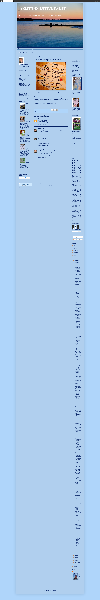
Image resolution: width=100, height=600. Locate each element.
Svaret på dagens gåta (78, 276)
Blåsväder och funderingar (77, 453)
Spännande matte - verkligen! (77, 521)
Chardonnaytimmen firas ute (78, 421)
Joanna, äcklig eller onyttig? (78, 287)
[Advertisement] (51, 171)
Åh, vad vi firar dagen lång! (77, 473)
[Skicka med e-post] (52, 110)
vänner (74, 181)
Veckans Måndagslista (78, 528)
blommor (74, 177)
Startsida (20, 48)
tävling (44, 111)
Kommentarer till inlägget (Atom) (47, 185)
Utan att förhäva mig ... (78, 300)
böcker (76, 175)
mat (77, 169)
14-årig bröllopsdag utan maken (77, 518)
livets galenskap (75, 188)
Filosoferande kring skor (77, 372)
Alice (78, 195)
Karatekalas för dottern (78, 483)
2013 (75, 252)
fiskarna (78, 202)
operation (74, 216)
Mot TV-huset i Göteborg (77, 349)
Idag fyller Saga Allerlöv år (78, 549)
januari (76, 564)
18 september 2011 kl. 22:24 (43, 145)
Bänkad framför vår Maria (78, 305)
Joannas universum (43, 8)
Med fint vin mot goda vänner (78, 411)
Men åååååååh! (78, 480)
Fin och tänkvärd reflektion (78, 489)
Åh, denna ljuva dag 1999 (78, 533)
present (79, 200)
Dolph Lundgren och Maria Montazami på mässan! (78, 326)
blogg (80, 181)
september (77, 262)
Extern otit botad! (28, 131)
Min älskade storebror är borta (28, 118)
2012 (75, 253)
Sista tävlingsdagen (78, 407)
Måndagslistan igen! (77, 462)
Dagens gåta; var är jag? (77, 515)
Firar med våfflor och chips (78, 447)
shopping (74, 191)
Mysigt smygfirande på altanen (78, 546)
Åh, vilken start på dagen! (77, 302)
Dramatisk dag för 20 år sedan (77, 539)
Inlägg (75, 237)
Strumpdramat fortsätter (77, 279)
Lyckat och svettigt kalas (78, 401)
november (77, 258)
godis (80, 179)
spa (79, 205)
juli (75, 553)
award (79, 201)
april (76, 559)
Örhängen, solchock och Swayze (78, 439)
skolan (73, 189)
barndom (77, 204)
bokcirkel (74, 200)
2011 (75, 255)
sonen (79, 173)
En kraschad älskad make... (77, 508)
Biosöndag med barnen (78, 531)
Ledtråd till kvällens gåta (78, 318)
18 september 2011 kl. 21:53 (43, 133)
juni (75, 555)
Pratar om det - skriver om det (77, 486)
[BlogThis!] (53, 110)
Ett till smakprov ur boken (78, 308)
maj (75, 557)
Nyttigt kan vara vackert (78, 431)
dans (78, 215)
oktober (76, 260)
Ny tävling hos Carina (77, 384)
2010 (75, 566)
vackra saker (75, 176)
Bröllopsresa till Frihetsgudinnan (78, 504)
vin (73, 184)
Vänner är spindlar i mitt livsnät (78, 264)
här (55, 103)
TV (79, 206)
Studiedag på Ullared (77, 378)
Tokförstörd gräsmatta (28, 160)
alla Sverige (24, 185)
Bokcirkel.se (21, 79)
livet (73, 204)
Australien (74, 210)
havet (73, 186)
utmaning (77, 182)
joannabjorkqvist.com (23, 84)
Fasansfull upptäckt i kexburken (77, 368)
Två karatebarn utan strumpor (78, 274)
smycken (76, 194)
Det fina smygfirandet (78, 543)
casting (73, 215)
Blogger (54, 590)
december (77, 257)
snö (78, 198)
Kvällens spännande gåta (77, 321)
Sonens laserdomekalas (78, 404)
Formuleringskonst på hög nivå (78, 418)
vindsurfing (74, 185)
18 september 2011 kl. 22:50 (43, 157)
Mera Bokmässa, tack (77, 330)
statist (75, 201)
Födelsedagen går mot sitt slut (77, 293)
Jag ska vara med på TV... (78, 365)
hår (76, 206)
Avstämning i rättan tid (77, 341)
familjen (77, 180)
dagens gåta (75, 196)
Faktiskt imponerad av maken (78, 492)
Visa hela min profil (23, 70)
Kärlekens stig (28, 104)
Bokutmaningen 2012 (76, 211)
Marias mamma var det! (78, 315)
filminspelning (74, 205)
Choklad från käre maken (77, 536)
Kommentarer (77, 239)
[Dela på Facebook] (56, 110)
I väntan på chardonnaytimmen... (78, 424)
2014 (75, 250)
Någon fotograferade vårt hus (78, 414)
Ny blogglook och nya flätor (78, 467)
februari (76, 562)
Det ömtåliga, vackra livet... (78, 268)
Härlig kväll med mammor (78, 464)
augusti (76, 552)
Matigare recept (27, 48)
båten (73, 206)
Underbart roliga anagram (78, 359)
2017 (75, 245)
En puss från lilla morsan (78, 434)
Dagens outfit (77, 495)
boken (74, 170)
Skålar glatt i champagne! (78, 476)
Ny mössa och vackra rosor (78, 525)
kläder (73, 198)
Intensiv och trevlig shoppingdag (78, 375)
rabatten (77, 199)
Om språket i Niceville (77, 285)
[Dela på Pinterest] (57, 110)
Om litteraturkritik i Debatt (78, 355)
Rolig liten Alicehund (77, 311)
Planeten (26, 184)
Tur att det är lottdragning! (78, 456)
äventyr (79, 191)
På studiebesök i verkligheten (78, 428)
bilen (80, 212)
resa (79, 167)
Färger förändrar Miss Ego (78, 478)
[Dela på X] (54, 110)
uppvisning (74, 207)
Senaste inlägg (38, 183)
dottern (74, 173)
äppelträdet (74, 209)
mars (76, 560)
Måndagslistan (77, 313)
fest (78, 186)
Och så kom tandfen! (77, 394)
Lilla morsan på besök (78, 381)
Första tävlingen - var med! (78, 459)
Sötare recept (37, 48)
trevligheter (40, 111)
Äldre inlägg (65, 183)
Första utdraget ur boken (78, 436)
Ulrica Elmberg (75, 212)
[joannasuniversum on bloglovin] (24, 178)
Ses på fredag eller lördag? (78, 352)
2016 (75, 247)
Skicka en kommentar (40, 160)
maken (73, 179)
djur (78, 189)
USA (75, 193)
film (73, 199)
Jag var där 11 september (77, 470)
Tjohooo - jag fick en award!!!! (77, 450)
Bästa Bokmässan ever (77, 333)
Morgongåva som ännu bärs (77, 501)
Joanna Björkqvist (41, 128)
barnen (74, 172)
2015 (75, 248)
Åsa (38, 118)
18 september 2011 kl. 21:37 (43, 124)
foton (80, 193)
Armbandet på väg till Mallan (78, 387)
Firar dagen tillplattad (77, 297)
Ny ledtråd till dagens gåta (78, 512)
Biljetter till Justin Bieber (27, 146)
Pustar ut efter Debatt (77, 347)
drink (73, 202)
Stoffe (39, 137)
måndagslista (75, 190)
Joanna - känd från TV (77, 344)
